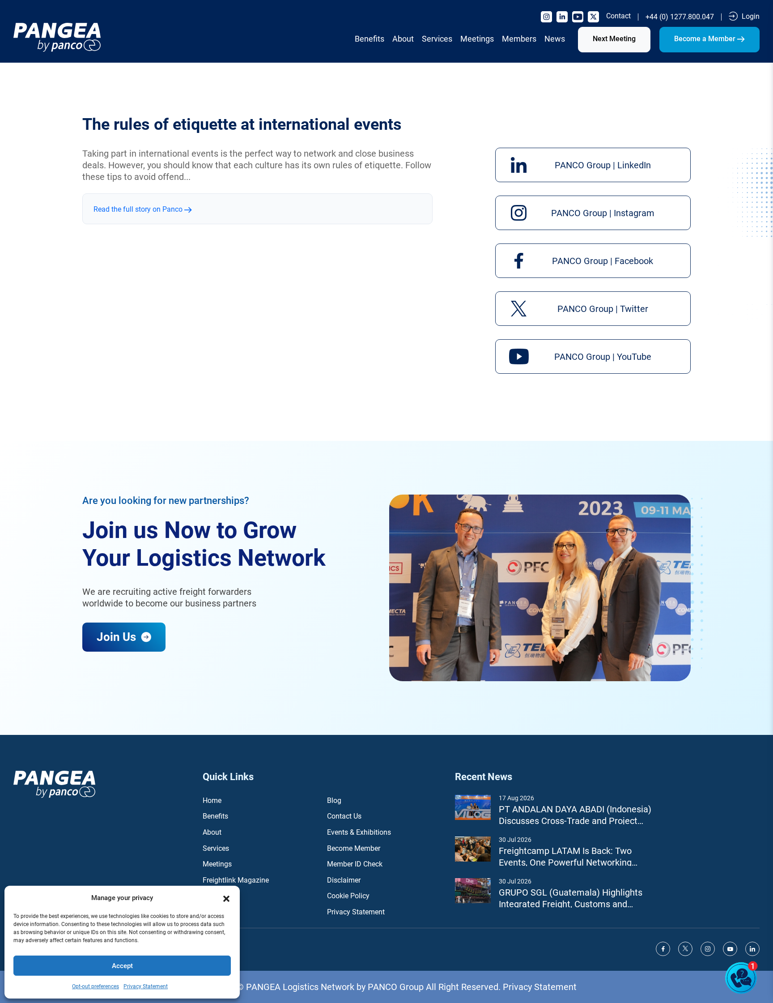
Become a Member (705, 38)
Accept (122, 966)
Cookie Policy (348, 896)
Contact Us (344, 816)
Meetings (477, 38)
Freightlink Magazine (236, 880)
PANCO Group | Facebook (602, 261)
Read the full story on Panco (138, 209)
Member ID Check (354, 864)
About (403, 38)
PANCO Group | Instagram (602, 213)
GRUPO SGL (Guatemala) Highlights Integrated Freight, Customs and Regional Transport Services (570, 898)
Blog (334, 800)
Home (212, 800)
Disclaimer (344, 880)
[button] (226, 897)
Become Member (353, 848)
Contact (618, 16)
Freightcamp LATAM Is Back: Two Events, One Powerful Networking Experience (565, 856)
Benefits (369, 38)
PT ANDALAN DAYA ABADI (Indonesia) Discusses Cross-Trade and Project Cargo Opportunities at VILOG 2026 (575, 815)
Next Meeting (614, 38)
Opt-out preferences (95, 986)
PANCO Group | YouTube (602, 356)
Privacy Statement (145, 986)
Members (519, 38)
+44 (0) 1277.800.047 (680, 17)
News (554, 38)
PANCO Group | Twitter (602, 308)
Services (437, 38)
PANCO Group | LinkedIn (603, 165)
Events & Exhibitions (359, 832)
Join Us (118, 637)
